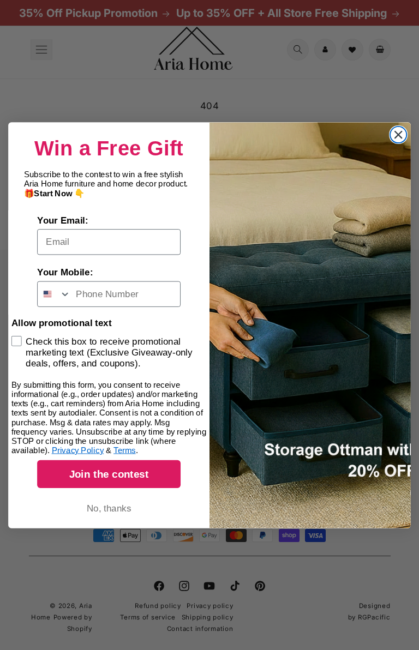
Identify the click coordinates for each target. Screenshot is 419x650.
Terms (124, 450)
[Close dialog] (398, 134)
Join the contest (109, 473)
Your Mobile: (65, 272)
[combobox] (54, 293)
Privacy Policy (78, 450)
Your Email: (62, 220)
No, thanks (109, 508)
